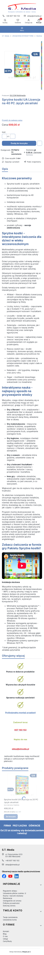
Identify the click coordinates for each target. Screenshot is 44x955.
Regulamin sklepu (10, 891)
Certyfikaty (7, 941)
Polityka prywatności (11, 903)
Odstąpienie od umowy (12, 901)
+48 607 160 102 (13, 16)
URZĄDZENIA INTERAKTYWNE (22, 36)
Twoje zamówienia (10, 917)
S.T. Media (5, 36)
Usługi (5, 939)
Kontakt (6, 931)
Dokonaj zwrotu (9, 906)
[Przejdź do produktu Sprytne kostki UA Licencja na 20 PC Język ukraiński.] (22, 785)
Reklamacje (7, 898)
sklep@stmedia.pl (34, 16)
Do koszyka (11, 816)
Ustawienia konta (10, 920)
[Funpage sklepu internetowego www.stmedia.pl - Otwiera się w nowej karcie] (4, 876)
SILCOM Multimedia (18, 95)
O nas (5, 936)
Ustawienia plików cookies (13, 893)
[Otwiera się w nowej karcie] (10, 876)
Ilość (4, 132)
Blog (4, 934)
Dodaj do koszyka (19, 143)
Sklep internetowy (19, 952)
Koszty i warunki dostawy (13, 896)
